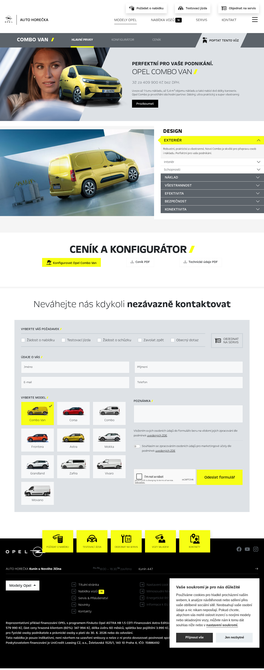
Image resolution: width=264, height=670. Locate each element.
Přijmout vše (194, 637)
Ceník (156, 40)
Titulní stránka (88, 585)
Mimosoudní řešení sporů (164, 591)
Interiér (169, 162)
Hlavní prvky (82, 40)
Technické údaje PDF (202, 262)
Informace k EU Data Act (164, 604)
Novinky (84, 605)
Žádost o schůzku (117, 340)
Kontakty (85, 611)
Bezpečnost (176, 201)
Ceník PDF (142, 262)
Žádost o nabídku (41, 340)
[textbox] (75, 367)
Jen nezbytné (234, 637)
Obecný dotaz (187, 340)
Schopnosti (172, 170)
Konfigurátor (123, 40)
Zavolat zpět (154, 340)
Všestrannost (178, 185)
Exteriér (173, 140)
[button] (220, 477)
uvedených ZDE (157, 435)
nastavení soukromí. (222, 625)
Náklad (171, 177)
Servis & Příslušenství (93, 598)
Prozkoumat (145, 104)
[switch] (137, 446)
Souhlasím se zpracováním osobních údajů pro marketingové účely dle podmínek (186, 448)
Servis (201, 20)
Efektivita (174, 193)
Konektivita (175, 209)
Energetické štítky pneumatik (168, 598)
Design (172, 131)
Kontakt (229, 20)
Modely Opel (125, 20)
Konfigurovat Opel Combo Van (74, 263)
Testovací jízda (79, 340)
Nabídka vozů (165, 20)
